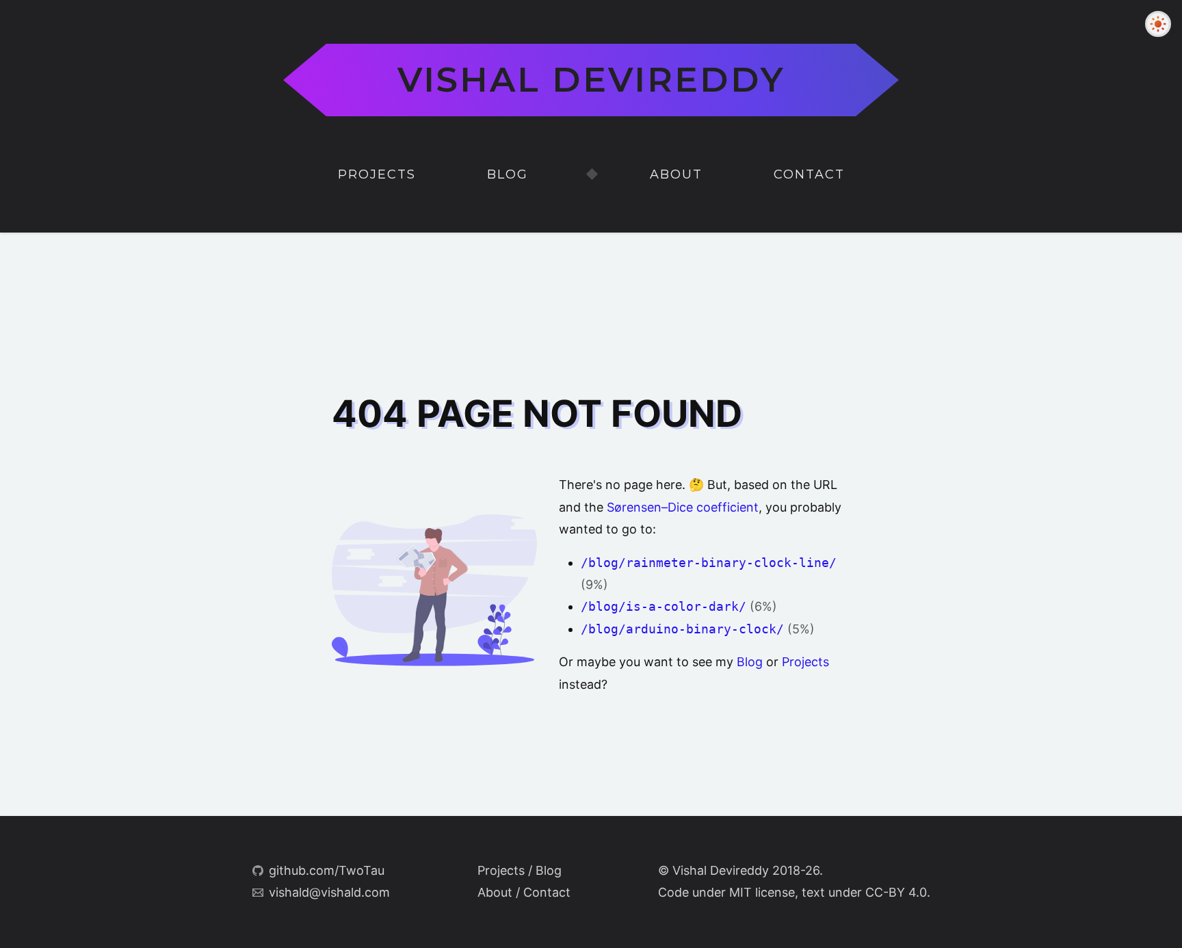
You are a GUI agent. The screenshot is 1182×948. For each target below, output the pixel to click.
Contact (809, 174)
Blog (507, 174)
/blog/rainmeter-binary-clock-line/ (709, 562)
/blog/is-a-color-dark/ (663, 606)
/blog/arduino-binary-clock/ (682, 629)
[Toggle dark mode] (1158, 24)
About (676, 174)
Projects (377, 174)
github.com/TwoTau (326, 870)
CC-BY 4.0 (896, 892)
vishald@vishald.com (329, 892)
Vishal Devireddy (591, 80)
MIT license (762, 892)
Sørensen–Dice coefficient (683, 507)
